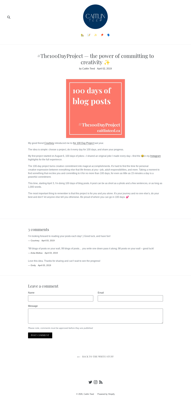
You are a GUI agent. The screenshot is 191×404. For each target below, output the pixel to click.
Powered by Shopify (106, 394)
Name (31, 292)
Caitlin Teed (89, 394)
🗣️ (108, 35)
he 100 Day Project (83, 143)
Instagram (155, 156)
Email (101, 292)
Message (33, 306)
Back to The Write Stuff (98, 356)
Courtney (49, 143)
